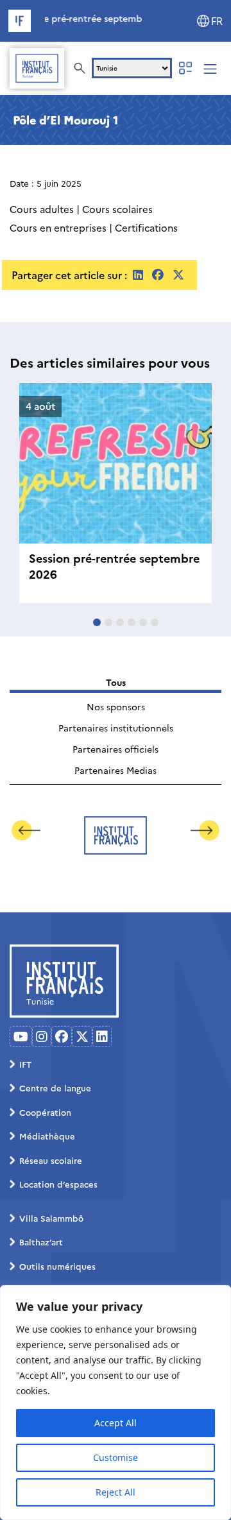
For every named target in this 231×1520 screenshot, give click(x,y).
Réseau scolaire (50, 1160)
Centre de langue (55, 1087)
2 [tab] (108, 622)
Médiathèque (47, 1135)
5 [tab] (143, 622)
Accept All (115, 1423)
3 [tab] (120, 622)
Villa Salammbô (51, 1218)
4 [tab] (131, 622)
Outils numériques (57, 1266)
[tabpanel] (115, 493)
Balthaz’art (41, 1241)
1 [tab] (97, 622)
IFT (25, 1064)
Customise (115, 1457)
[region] (115, 1402)
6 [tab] (154, 622)
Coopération (45, 1112)
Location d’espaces (58, 1184)
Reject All (115, 1492)
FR (217, 21)
